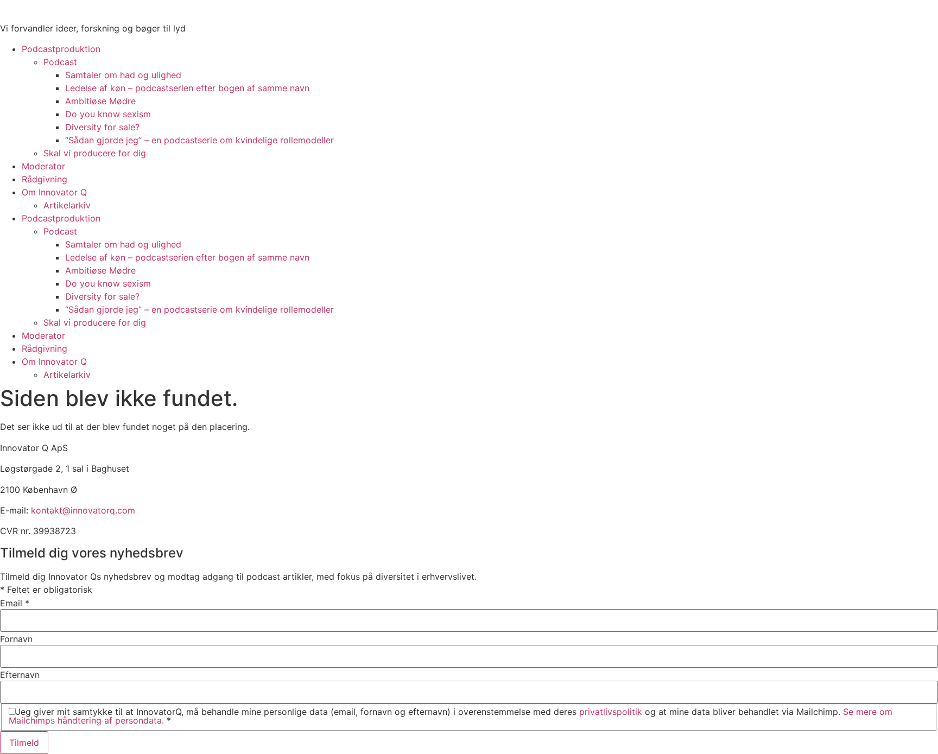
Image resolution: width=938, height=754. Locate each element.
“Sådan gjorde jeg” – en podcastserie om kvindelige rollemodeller (199, 140)
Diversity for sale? (102, 127)
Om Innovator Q (54, 192)
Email (14, 603)
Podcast (60, 61)
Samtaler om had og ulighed (123, 74)
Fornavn (16, 639)
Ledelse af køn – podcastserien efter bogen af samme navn (187, 88)
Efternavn (20, 674)
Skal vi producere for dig (94, 153)
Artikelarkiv (67, 205)
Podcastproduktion (61, 48)
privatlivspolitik (610, 711)
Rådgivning (44, 179)
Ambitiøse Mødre (100, 101)
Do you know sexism (108, 114)
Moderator (43, 166)
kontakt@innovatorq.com (83, 510)
